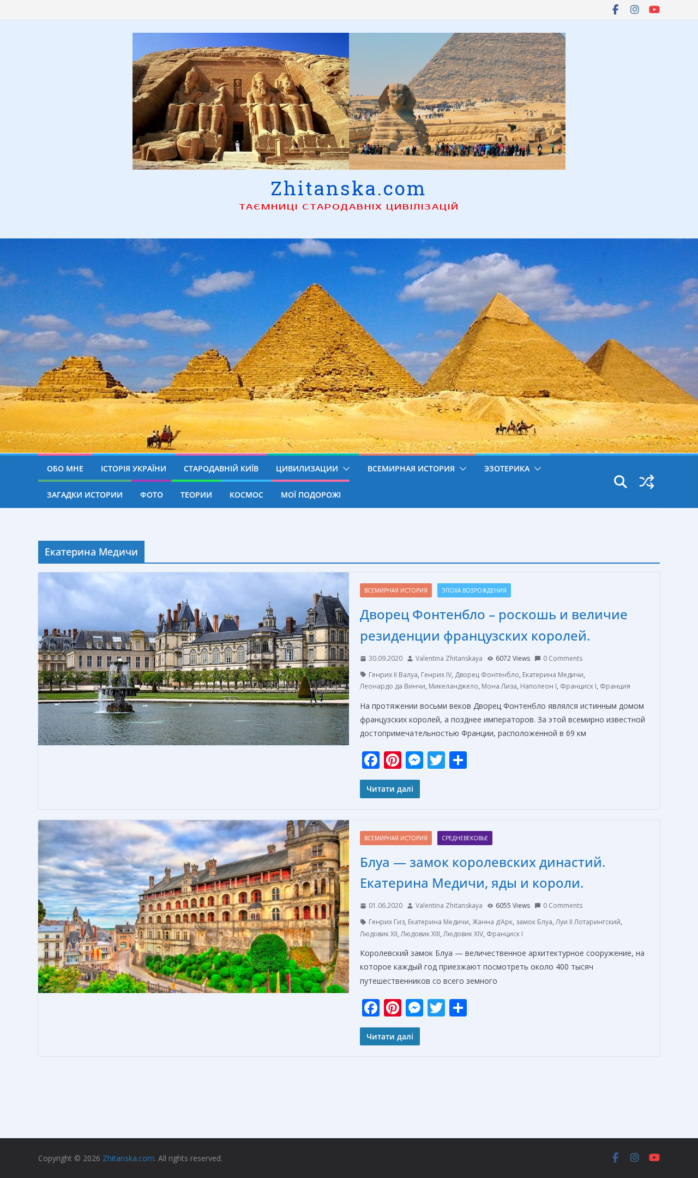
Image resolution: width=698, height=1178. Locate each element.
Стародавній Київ (221, 468)
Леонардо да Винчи (392, 686)
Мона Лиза (499, 686)
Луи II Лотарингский (588, 921)
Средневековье (465, 838)
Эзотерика (506, 468)
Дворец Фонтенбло (487, 674)
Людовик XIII (420, 933)
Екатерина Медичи (552, 674)
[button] (344, 468)
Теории (196, 494)
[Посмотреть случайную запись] (647, 482)
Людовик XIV (463, 933)
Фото (151, 494)
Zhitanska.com (348, 187)
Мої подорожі (311, 494)
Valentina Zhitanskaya (449, 658)
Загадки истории (85, 494)
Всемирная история (411, 468)
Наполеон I (538, 686)
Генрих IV (436, 674)
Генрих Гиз (387, 921)
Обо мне (65, 468)
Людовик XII (379, 933)
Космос (246, 494)
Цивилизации (307, 468)
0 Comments (562, 658)
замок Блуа (534, 921)
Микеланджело (453, 686)
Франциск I (578, 686)
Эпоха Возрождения (474, 590)
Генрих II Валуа (393, 674)
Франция (615, 686)
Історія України (133, 468)
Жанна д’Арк (492, 921)
